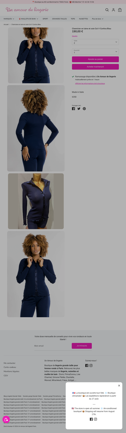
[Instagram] (95, 419)
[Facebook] (91, 419)
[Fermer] (119, 385)
